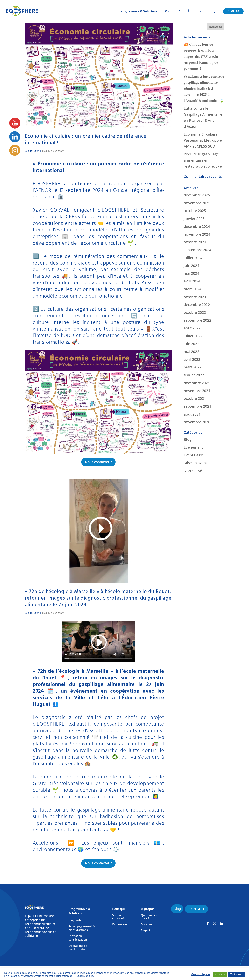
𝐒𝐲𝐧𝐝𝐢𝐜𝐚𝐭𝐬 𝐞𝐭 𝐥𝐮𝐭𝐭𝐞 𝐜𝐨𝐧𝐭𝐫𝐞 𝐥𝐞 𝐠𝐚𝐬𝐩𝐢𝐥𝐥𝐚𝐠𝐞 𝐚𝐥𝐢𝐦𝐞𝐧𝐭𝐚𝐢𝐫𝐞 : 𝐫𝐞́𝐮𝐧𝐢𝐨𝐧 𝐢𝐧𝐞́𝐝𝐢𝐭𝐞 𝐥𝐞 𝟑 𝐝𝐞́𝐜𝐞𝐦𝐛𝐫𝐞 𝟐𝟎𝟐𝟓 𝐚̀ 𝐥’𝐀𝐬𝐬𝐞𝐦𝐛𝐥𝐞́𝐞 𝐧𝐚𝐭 (204, 88)
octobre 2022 (195, 312)
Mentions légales (200, 974)
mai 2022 (191, 351)
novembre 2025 (197, 203)
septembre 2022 (197, 320)
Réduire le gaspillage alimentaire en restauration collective (203, 160)
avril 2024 (192, 281)
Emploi (145, 930)
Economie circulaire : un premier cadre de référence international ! (86, 139)
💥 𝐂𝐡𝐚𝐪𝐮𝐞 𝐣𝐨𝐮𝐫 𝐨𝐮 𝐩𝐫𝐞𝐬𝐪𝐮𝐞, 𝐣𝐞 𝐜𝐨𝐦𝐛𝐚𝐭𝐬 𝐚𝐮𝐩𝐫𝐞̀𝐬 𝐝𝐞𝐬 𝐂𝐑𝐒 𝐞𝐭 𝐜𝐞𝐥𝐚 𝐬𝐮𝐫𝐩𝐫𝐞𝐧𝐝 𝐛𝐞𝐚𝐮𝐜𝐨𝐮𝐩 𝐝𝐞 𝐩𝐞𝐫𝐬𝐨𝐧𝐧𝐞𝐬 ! (201, 56)
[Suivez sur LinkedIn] (221, 923)
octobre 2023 (195, 296)
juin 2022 (191, 343)
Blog (212, 11)
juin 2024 (191, 265)
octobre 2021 (195, 398)
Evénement (193, 447)
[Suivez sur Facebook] (208, 923)
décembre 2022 (197, 304)
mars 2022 (192, 367)
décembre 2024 (197, 226)
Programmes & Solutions (139, 11)
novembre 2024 (197, 234)
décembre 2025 (197, 195)
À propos (194, 11)
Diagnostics (76, 920)
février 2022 (194, 375)
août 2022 (192, 328)
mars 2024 (192, 289)
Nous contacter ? (98, 462)
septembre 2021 (197, 406)
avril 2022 (192, 359)
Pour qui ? (172, 11)
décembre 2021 (197, 383)
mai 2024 (191, 273)
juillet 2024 (193, 257)
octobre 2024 (195, 242)
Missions (146, 924)
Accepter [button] (220, 974)
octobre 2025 (195, 210)
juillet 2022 (193, 336)
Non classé (193, 470)
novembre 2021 (197, 390)
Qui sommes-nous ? (149, 917)
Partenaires (119, 924)
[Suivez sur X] (214, 923)
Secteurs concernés (119, 917)
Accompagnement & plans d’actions (82, 928)
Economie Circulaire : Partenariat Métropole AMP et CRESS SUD (203, 140)
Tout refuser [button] (236, 974)
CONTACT (234, 11)
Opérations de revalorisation (78, 947)
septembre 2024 (197, 249)
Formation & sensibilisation (78, 937)
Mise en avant (56, 150)
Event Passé (194, 455)
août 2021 (192, 414)
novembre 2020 (197, 422)
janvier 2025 (194, 218)
